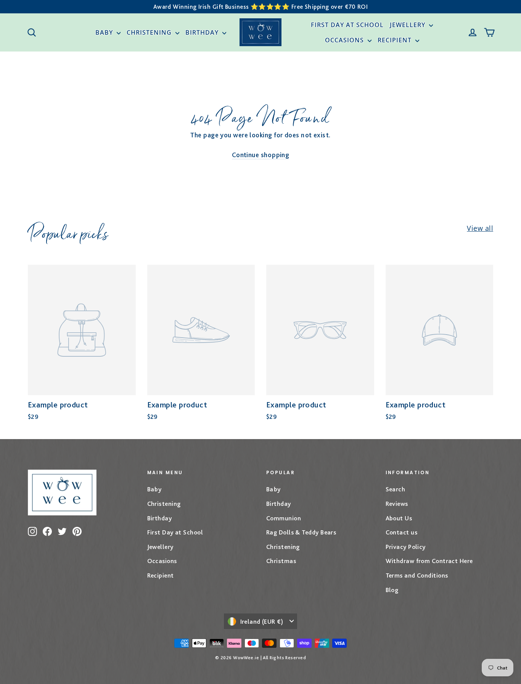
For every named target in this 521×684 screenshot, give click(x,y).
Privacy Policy (406, 546)
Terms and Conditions (417, 575)
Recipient (395, 40)
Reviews (397, 503)
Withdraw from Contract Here (429, 561)
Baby (105, 32)
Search (395, 489)
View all (480, 228)
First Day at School (347, 25)
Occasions (345, 40)
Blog (392, 590)
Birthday (202, 32)
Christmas (281, 561)
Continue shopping (260, 155)
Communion (283, 518)
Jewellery (408, 25)
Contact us (402, 532)
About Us (399, 518)
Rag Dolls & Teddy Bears (301, 532)
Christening (150, 32)
